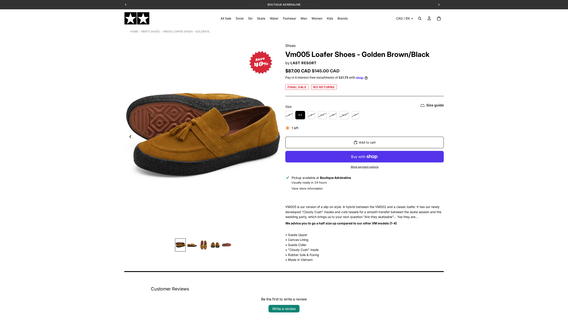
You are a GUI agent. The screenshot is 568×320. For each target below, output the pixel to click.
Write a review (284, 308)
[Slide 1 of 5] (180, 245)
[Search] (420, 18)
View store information (307, 188)
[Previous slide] (129, 137)
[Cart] (439, 18)
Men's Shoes (150, 31)
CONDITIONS (310, 4)
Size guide (435, 105)
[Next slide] (278, 137)
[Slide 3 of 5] (203, 245)
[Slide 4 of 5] (215, 245)
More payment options (365, 166)
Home (134, 31)
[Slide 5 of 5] (226, 245)
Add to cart (367, 142)
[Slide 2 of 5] (192, 245)
